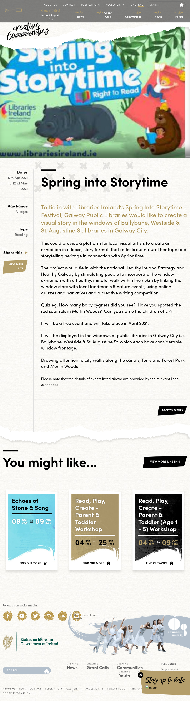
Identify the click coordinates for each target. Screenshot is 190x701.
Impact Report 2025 (50, 15)
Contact (69, 5)
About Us (50, 5)
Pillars (179, 15)
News (79, 15)
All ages (22, 211)
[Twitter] (35, 616)
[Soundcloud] (63, 616)
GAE (133, 5)
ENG (141, 5)
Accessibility (115, 5)
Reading (21, 234)
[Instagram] (49, 616)
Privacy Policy (117, 688)
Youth (157, 15)
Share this (12, 252)
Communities (133, 15)
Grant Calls (103, 15)
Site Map (136, 688)
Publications (90, 5)
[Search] (46, 671)
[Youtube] (22, 616)
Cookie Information (16, 693)
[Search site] (181, 5)
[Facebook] (8, 616)
